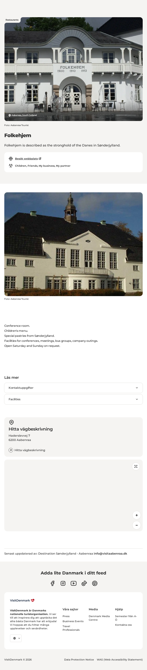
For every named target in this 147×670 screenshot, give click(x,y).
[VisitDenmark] (22, 600)
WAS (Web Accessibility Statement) (120, 659)
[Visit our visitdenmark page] (73, 583)
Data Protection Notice (79, 659)
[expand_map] (136, 466)
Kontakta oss (123, 624)
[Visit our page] (63, 583)
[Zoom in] (136, 515)
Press (66, 616)
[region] (73, 495)
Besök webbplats (26, 158)
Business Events (73, 621)
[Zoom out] (136, 525)
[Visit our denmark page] (52, 583)
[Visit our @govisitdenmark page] (84, 583)
